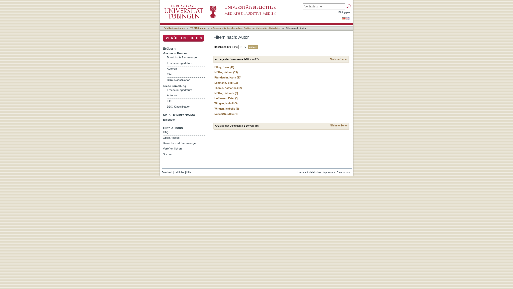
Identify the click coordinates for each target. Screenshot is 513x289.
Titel (169, 74)
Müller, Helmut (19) (226, 72)
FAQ (166, 132)
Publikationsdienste (174, 28)
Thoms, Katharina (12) (228, 88)
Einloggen (344, 12)
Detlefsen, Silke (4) (225, 113)
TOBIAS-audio (198, 28)
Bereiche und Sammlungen (180, 143)
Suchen (168, 154)
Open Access (171, 137)
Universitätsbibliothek (309, 172)
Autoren (172, 68)
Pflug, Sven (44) (224, 67)
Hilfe (188, 172)
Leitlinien (180, 172)
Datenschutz (343, 172)
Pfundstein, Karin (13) (227, 77)
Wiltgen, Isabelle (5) (226, 108)
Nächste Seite (338, 59)
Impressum (329, 172)
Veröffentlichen (184, 38)
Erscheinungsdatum (179, 63)
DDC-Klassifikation (178, 79)
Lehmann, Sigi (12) (226, 82)
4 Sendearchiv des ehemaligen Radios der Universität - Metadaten (245, 28)
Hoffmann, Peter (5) (226, 98)
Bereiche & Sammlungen (182, 57)
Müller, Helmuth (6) (226, 93)
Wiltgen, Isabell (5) (225, 103)
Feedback (167, 172)
